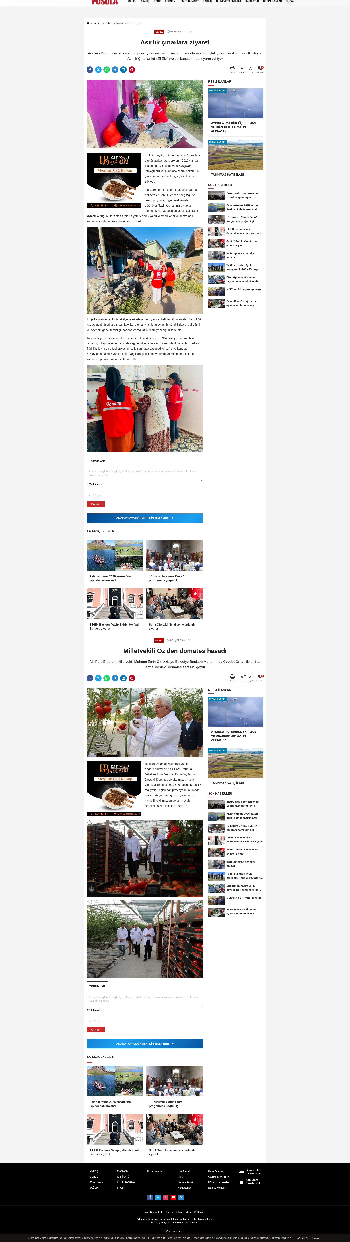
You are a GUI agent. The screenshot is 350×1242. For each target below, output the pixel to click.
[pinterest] (132, 69)
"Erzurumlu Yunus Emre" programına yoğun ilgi (166, 578)
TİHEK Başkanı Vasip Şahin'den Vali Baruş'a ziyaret (114, 626)
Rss (145, 1212)
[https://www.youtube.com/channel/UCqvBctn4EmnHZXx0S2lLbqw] (173, 1197)
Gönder (95, 504)
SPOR (120, 1187)
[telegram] (115, 69)
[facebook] (90, 69)
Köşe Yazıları (96, 1182)
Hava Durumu (216, 1171)
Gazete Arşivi (185, 1182)
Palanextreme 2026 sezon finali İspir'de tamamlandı (111, 578)
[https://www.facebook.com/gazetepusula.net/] (150, 1197)
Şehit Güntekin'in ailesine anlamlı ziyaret (172, 626)
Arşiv (180, 1176)
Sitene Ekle (156, 1212)
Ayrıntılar (303, 1238)
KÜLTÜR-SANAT (126, 1182)
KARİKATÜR (124, 1176)
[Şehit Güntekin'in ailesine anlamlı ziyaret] (174, 603)
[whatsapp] (106, 69)
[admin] (181, 1197)
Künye (169, 1212)
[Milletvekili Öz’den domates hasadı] (145, 722)
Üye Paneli (184, 1171)
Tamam (315, 1238)
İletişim (179, 1212)
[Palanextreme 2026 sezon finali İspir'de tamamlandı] (115, 555)
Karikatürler (184, 1187)
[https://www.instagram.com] (165, 1197)
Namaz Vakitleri (217, 1187)
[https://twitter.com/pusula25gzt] (158, 1197)
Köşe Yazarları (155, 1171)
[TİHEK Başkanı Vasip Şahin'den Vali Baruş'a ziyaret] (115, 603)
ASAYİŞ (93, 1171)
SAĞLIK (93, 1187)
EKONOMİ (123, 1171)
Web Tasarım (173, 1231)
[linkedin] (123, 69)
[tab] (97, 460)
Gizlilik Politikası (195, 1212)
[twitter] (98, 69)
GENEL (93, 1176)
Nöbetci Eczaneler (218, 1182)
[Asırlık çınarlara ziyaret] (145, 114)
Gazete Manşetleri (218, 1176)
